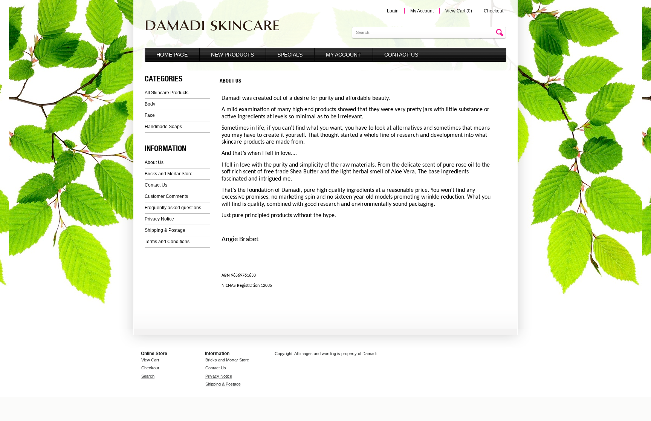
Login (393, 11)
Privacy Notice (159, 219)
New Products (232, 55)
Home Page (172, 55)
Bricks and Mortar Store (169, 173)
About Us (154, 162)
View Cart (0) (458, 11)
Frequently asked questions (173, 207)
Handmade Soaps (163, 126)
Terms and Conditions (167, 241)
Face (150, 115)
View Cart (150, 360)
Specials (290, 55)
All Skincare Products (166, 92)
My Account (422, 11)
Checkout (493, 11)
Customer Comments (166, 196)
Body (150, 104)
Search (147, 376)
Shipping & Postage (165, 230)
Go (500, 33)
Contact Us (401, 55)
